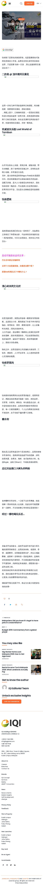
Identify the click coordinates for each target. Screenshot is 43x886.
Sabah (4, 826)
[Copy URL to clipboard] (22, 604)
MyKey (4, 782)
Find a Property (7, 814)
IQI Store (4, 780)
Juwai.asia (13, 879)
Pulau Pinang (6, 824)
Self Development (8, 797)
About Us (5, 761)
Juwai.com (5, 879)
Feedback (5, 809)
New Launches (7, 832)
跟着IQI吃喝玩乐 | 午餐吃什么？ (14, 271)
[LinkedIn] (14, 865)
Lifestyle (4, 799)
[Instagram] (7, 865)
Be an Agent (6, 855)
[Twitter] (11, 865)
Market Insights (7, 649)
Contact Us (5, 769)
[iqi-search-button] (21, 3)
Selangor (5, 820)
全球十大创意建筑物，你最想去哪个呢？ (18, 266)
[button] (9, 3)
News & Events (6, 793)
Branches (5, 767)
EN (38, 3)
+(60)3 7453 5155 (7, 739)
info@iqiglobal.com (8, 741)
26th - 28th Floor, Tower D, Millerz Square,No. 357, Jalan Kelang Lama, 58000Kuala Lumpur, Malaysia (15, 753)
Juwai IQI (25, 879)
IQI (18, 879)
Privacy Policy (6, 805)
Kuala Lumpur (6, 817)
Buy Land (5, 849)
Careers (4, 764)
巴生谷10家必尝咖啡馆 (11, 260)
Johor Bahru (6, 822)
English (21, 19)
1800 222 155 (6, 746)
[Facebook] (3, 865)
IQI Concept (6, 778)
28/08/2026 (5, 659)
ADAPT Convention (8, 784)
